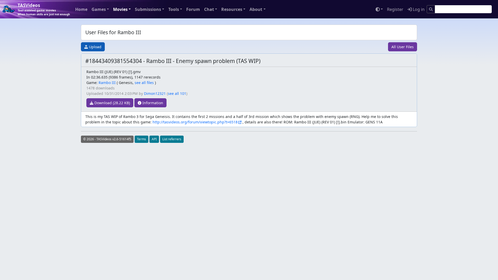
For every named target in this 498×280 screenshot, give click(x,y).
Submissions (148, 9)
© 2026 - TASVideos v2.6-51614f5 (107, 139)
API (154, 139)
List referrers (171, 139)
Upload (94, 46)
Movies (120, 9)
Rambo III (107, 82)
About (256, 9)
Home (81, 9)
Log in (418, 9)
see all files (144, 82)
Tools (173, 9)
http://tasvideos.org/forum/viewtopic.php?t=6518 (195, 122)
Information (152, 102)
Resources (231, 9)
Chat (209, 9)
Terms (141, 139)
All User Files (402, 46)
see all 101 (177, 93)
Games (99, 9)
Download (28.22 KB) (111, 102)
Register (395, 9)
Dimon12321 (155, 93)
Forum (193, 9)
